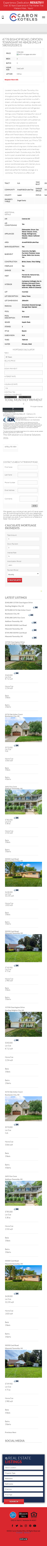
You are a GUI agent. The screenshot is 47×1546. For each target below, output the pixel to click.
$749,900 (9, 633)
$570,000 (9, 610)
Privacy (27, 1532)
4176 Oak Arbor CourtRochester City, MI (14, 715)
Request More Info (11, 80)
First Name (8, 467)
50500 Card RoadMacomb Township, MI (14, 860)
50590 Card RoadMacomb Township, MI (14, 932)
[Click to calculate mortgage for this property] (26, 54)
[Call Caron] (2, 17)
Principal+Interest (36, 406)
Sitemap (19, 1532)
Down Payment (12, 544)
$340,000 (9, 603)
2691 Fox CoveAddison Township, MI (13, 788)
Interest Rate (11, 553)
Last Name (8, 475)
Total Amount (12, 535)
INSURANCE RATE (10, 384)
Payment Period (12, 570)
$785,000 (9, 618)
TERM (6, 353)
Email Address (9, 490)
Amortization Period (14, 561)
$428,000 (9, 625)
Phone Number (10, 482)
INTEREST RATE (10, 376)
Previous (8, 1432)
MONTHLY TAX (9, 392)
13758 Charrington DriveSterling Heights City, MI (15, 643)
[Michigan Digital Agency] (23, 1539)
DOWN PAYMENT (10, 369)
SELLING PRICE (9, 361)
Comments (8, 499)
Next (14, 1432)
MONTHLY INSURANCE (12, 394)
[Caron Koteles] (23, 17)
